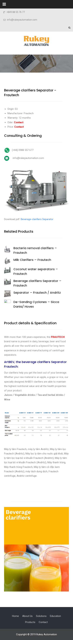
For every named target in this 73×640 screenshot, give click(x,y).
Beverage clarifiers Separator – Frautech (37, 283)
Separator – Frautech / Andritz (37, 292)
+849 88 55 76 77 (15, 12)
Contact (43, 622)
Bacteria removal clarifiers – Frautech (35, 250)
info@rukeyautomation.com (22, 20)
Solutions (41, 616)
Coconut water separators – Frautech (35, 271)
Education (55, 616)
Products (30, 622)
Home (15, 616)
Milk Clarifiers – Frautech (32, 260)
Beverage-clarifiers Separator (37, 219)
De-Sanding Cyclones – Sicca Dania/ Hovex (36, 304)
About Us (27, 616)
